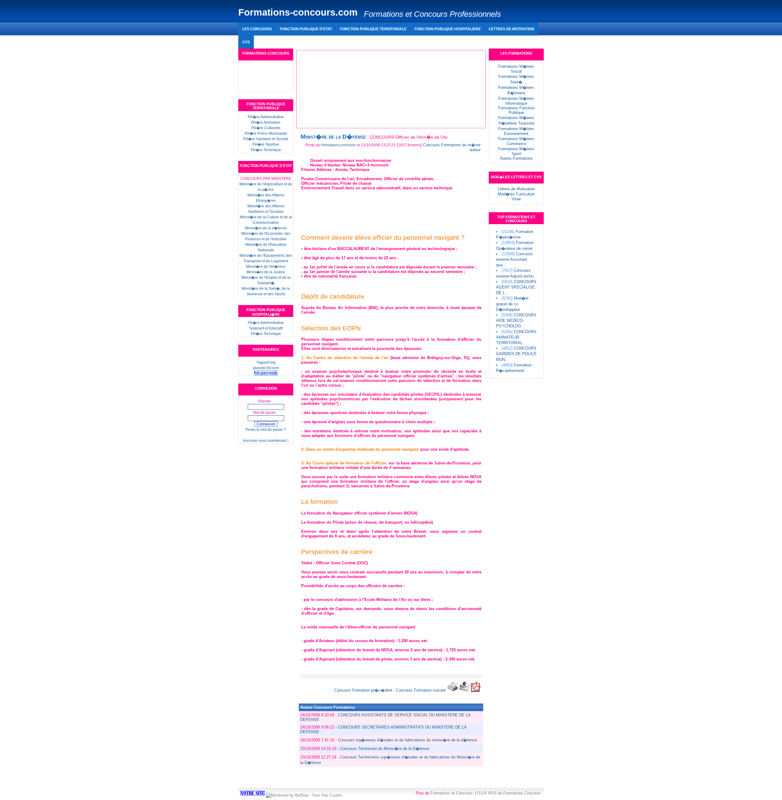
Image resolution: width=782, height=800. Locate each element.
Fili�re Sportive (266, 144)
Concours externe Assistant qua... (514, 259)
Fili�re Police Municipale (266, 133)
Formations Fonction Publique (516, 110)
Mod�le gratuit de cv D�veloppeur (512, 303)
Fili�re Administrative (266, 117)
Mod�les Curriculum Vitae (516, 196)
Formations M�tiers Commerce (516, 141)
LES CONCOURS (257, 29)
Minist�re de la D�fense (333, 136)
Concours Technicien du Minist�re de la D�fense (384, 748)
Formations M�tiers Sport (516, 151)
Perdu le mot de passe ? (266, 429)
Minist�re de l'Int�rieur (266, 266)
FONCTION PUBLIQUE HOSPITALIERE (448, 29)
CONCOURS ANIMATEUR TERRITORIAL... (516, 337)
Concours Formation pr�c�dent (363, 690)
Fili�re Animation (265, 122)
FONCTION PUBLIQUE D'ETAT (306, 29)
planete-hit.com (266, 368)
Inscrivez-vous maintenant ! (265, 440)
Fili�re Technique (266, 150)
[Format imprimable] (452, 690)
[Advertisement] (389, 39)
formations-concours (339, 145)
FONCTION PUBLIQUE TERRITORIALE (373, 29)
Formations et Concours (451, 793)
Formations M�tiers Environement (516, 131)
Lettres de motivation (511, 29)
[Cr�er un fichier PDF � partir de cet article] (476, 690)
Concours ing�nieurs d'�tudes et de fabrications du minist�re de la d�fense (407, 740)
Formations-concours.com (298, 12)
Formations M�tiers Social (516, 69)
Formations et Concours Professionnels (432, 14)
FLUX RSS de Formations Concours (509, 793)
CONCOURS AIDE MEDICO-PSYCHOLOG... (516, 320)
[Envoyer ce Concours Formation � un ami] (464, 690)
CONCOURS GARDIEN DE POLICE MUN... (516, 354)
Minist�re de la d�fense (266, 228)
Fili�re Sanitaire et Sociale (265, 139)
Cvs (246, 42)
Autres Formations (516, 158)
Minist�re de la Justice (266, 272)
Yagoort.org (266, 362)
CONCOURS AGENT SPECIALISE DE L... (516, 287)
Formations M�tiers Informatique (516, 101)
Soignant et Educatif (266, 328)
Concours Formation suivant (421, 690)
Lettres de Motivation (516, 189)
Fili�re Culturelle (265, 128)
